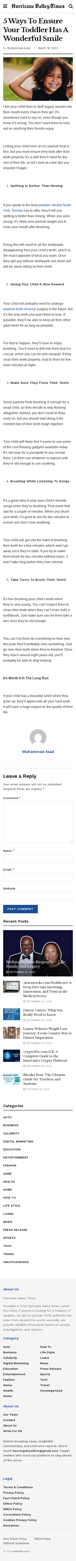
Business (10, 1125)
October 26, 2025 (37, 1089)
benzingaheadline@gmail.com (35, 1450)
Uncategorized (16, 1262)
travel (9, 1254)
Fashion (9, 1165)
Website (9, 888)
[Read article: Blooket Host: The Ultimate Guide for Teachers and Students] (11, 1079)
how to (9, 1197)
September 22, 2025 (21, 972)
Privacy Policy (13, 1492)
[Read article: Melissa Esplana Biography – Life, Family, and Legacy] (38, 955)
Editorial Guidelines (16, 1543)
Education (11, 1149)
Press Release (15, 1229)
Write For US (12, 1431)
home (7, 1189)
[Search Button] (71, 6)
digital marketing (18, 1141)
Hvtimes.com (21, 1551)
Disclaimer (11, 1525)
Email (9, 869)
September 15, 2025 (38, 1066)
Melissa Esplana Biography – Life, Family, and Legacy (36, 964)
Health (9, 1181)
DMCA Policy (12, 1509)
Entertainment (15, 1157)
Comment (12, 798)
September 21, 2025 (38, 1043)
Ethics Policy (12, 1503)
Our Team (10, 1414)
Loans (8, 1213)
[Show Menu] (5, 6)
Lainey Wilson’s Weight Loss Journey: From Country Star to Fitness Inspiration (47, 1033)
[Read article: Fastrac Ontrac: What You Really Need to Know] (11, 1014)
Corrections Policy (17, 1514)
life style (11, 1205)
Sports (9, 1237)
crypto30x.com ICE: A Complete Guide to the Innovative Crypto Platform (45, 1056)
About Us (10, 1425)
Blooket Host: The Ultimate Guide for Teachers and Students (44, 1079)
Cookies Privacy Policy (20, 1520)
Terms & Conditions (18, 1487)
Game (7, 1173)
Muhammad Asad (18, 48)
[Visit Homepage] (37, 6)
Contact (9, 1420)
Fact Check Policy (16, 1498)
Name (9, 851)
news (7, 1221)
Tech (7, 1245)
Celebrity (11, 1133)
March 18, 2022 (48, 48)
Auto (7, 1117)
